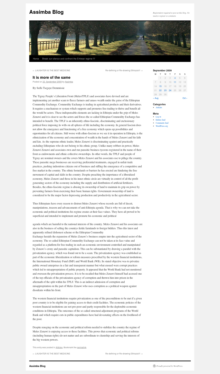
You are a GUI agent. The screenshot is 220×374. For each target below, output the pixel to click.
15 (160, 86)
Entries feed (160, 119)
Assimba (69, 81)
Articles (59, 347)
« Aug (155, 97)
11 (175, 81)
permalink (81, 347)
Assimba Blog (46, 11)
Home (36, 58)
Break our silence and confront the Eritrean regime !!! (68, 58)
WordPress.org (162, 125)
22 (160, 90)
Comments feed (162, 122)
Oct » (185, 97)
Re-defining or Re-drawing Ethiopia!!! (124, 70)
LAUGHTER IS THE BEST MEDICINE (51, 70)
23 (165, 90)
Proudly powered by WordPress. (169, 366)
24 (170, 90)
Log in (158, 116)
